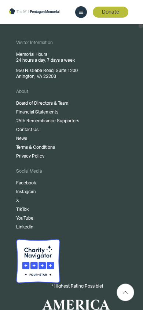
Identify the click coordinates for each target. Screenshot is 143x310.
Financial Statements (37, 112)
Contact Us (27, 129)
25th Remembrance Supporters (47, 121)
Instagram (26, 192)
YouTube (24, 218)
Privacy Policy (30, 156)
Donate (110, 12)
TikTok (22, 209)
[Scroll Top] (125, 292)
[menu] (81, 12)
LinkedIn (24, 227)
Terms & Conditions (35, 147)
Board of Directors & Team (42, 103)
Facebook (26, 183)
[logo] (34, 12)
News (21, 138)
